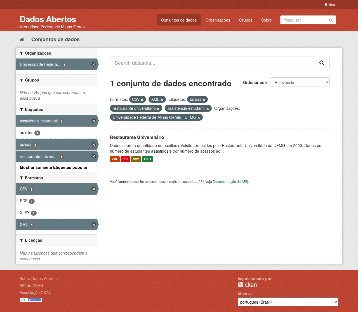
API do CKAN (31, 285)
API (201, 181)
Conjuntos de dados (179, 20)
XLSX (147, 159)
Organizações (218, 20)
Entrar (330, 4)
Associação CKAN (35, 292)
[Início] (22, 39)
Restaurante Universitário (137, 137)
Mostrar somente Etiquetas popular (53, 167)
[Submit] (331, 19)
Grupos (245, 20)
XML (115, 159)
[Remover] (142, 99)
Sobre (266, 20)
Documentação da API (230, 181)
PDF (125, 159)
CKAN (247, 285)
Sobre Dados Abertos (39, 278)
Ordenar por (254, 82)
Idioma (244, 293)
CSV (136, 159)
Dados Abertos (48, 19)
